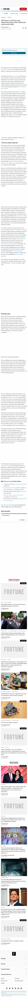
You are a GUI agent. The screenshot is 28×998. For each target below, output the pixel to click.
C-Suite (3, 907)
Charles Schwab (6, 69)
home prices (23, 491)
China (9, 659)
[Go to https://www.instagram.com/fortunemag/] (15, 988)
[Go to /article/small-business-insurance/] (14, 681)
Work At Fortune (4, 980)
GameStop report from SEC (10, 487)
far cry (16, 76)
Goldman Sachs (13, 229)
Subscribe (23, 9)
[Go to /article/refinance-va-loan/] (14, 710)
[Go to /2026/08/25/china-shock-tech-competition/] (14, 649)
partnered (3, 229)
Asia (2, 602)
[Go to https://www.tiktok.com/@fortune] (18, 988)
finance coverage (8, 481)
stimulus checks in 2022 (21, 484)
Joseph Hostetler (6, 697)
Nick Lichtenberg (6, 637)
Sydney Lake (5, 793)
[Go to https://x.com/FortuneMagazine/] (9, 988)
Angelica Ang (5, 608)
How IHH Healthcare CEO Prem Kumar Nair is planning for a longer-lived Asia (13, 605)
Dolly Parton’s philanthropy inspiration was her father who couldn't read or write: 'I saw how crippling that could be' (13, 819)
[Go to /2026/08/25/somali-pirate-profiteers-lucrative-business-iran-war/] (14, 737)
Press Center (17, 978)
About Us (2, 978)
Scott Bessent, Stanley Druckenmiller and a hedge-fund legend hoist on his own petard (13, 633)
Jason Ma (4, 855)
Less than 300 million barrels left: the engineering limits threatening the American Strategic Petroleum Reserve (13, 881)
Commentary (4, 877)
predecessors (20, 215)
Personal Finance (6, 691)
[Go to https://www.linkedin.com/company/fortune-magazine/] (12, 988)
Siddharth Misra (6, 885)
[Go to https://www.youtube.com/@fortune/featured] (21, 988)
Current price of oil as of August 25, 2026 (12, 941)
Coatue (13, 163)
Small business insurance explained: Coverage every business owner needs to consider (13, 694)
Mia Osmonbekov (6, 669)
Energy (3, 747)
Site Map (2, 983)
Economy (3, 659)
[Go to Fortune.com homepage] (6, 9)
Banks (9, 17)
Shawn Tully (11, 855)
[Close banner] (25, 50)
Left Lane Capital (12, 161)
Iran (7, 747)
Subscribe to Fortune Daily (7, 505)
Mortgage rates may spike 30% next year (13, 495)
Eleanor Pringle (5, 916)
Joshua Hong (5, 756)
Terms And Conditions (19, 980)
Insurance (15, 691)
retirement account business (9, 243)
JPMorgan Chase (5, 465)
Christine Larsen (11, 397)
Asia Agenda (8, 602)
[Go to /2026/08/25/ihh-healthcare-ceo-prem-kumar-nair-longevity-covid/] (14, 591)
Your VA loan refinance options (9, 722)
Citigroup (22, 229)
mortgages (15, 720)
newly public (22, 238)
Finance (3, 17)
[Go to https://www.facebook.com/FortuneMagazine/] (6, 988)
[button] (5, 27)
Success (3, 784)
